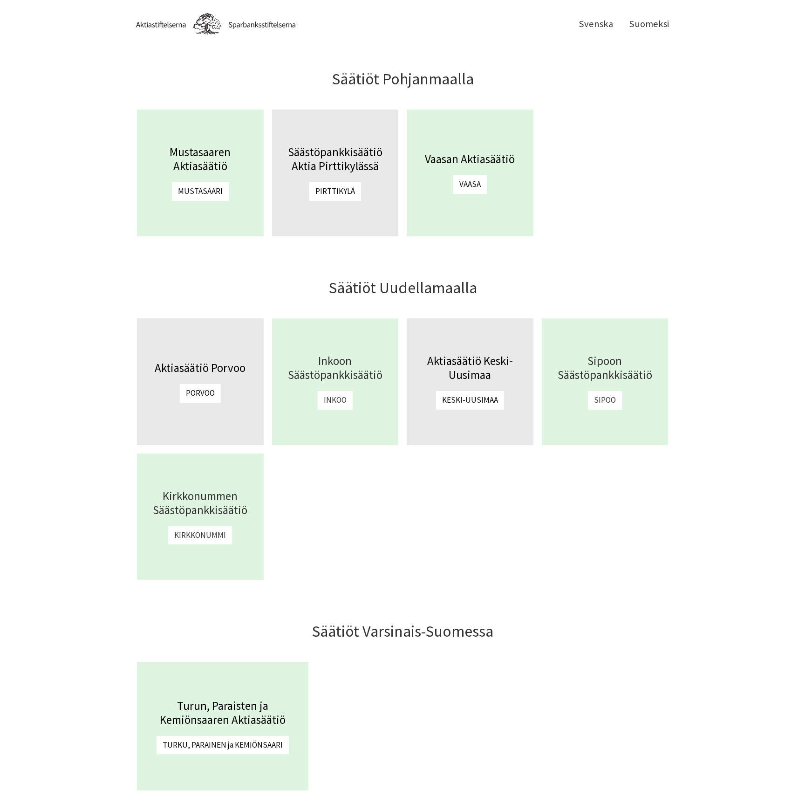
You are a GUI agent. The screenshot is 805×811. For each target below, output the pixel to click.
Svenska (596, 24)
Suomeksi (649, 24)
